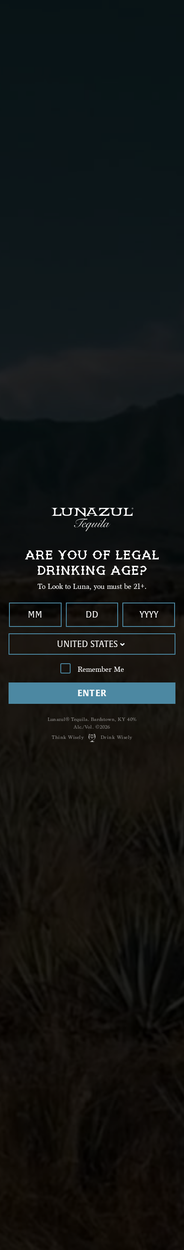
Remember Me (100, 670)
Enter (92, 693)
